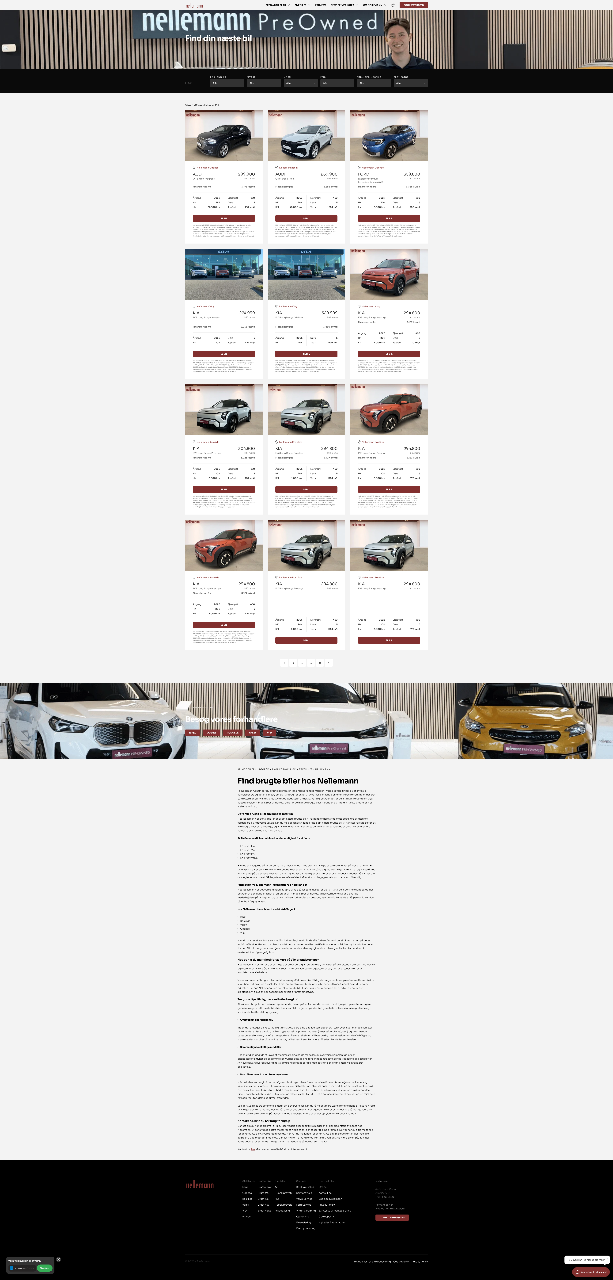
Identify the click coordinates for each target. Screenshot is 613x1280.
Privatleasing (282, 1210)
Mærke (251, 77)
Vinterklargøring (306, 1210)
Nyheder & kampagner (332, 1222)
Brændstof (401, 77)
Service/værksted (342, 5)
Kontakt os (325, 1192)
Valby (252, 732)
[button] (30, 1265)
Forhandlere (397, 1208)
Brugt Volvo (265, 1210)
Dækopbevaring (305, 1228)
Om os (322, 1186)
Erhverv (320, 5)
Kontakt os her (384, 1204)
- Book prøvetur (284, 1192)
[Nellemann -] (194, 5)
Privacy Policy (327, 1204)
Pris (323, 77)
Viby (269, 732)
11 (320, 662)
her (253, 1149)
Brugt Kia (263, 1198)
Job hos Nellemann (330, 1198)
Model (288, 77)
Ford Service (303, 1204)
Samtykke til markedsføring (335, 1210)
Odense (211, 732)
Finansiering (303, 1222)
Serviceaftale (304, 1192)
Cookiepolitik (326, 1216)
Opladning (302, 1216)
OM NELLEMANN (372, 5)
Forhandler (218, 77)
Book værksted (414, 5)
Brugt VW (263, 1204)
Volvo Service (304, 1198)
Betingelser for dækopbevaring (372, 1261)
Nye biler (300, 5)
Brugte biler (265, 1186)
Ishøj (192, 732)
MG (277, 1198)
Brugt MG (263, 1192)
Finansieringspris (369, 77)
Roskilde (232, 732)
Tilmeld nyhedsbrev (392, 1217)
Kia (276, 1186)
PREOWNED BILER (276, 5)
